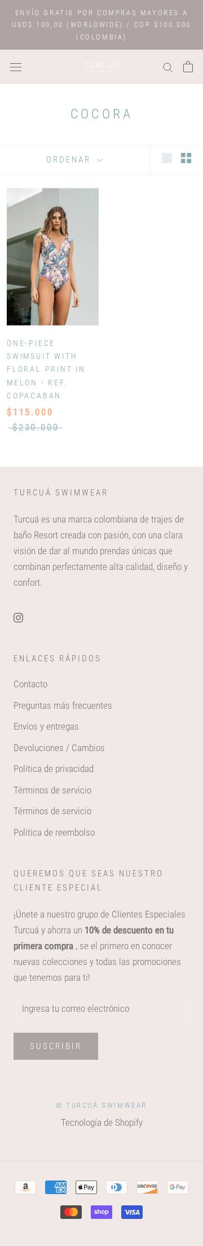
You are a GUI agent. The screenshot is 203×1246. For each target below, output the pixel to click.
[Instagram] (18, 617)
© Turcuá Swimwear (101, 1105)
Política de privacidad (54, 768)
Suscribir (56, 1046)
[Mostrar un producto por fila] (167, 158)
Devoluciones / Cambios (59, 747)
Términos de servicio (52, 790)
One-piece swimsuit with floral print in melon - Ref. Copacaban (46, 369)
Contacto (30, 684)
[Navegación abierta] (15, 67)
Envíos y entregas (46, 726)
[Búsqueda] (168, 67)
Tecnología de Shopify (102, 1122)
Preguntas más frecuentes (63, 705)
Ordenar (70, 160)
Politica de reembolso (54, 832)
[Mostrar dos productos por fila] (186, 158)
